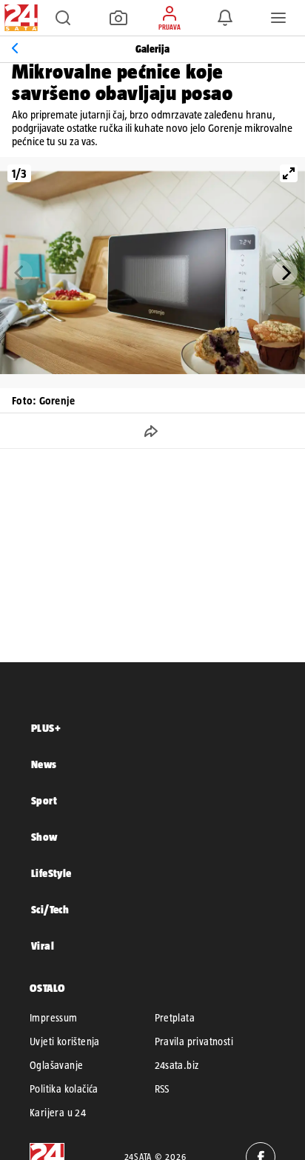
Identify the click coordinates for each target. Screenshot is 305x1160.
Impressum (54, 1018)
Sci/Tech (50, 909)
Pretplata (175, 1018)
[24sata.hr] (19, 18)
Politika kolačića (64, 1089)
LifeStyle (51, 873)
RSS (162, 1089)
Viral (42, 945)
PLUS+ (46, 727)
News (44, 764)
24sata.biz (177, 1065)
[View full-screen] (289, 173)
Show (44, 836)
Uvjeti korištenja (65, 1041)
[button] (63, 18)
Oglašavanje (56, 1065)
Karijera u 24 (58, 1113)
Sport (44, 800)
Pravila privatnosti (194, 1041)
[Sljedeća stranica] (285, 272)
